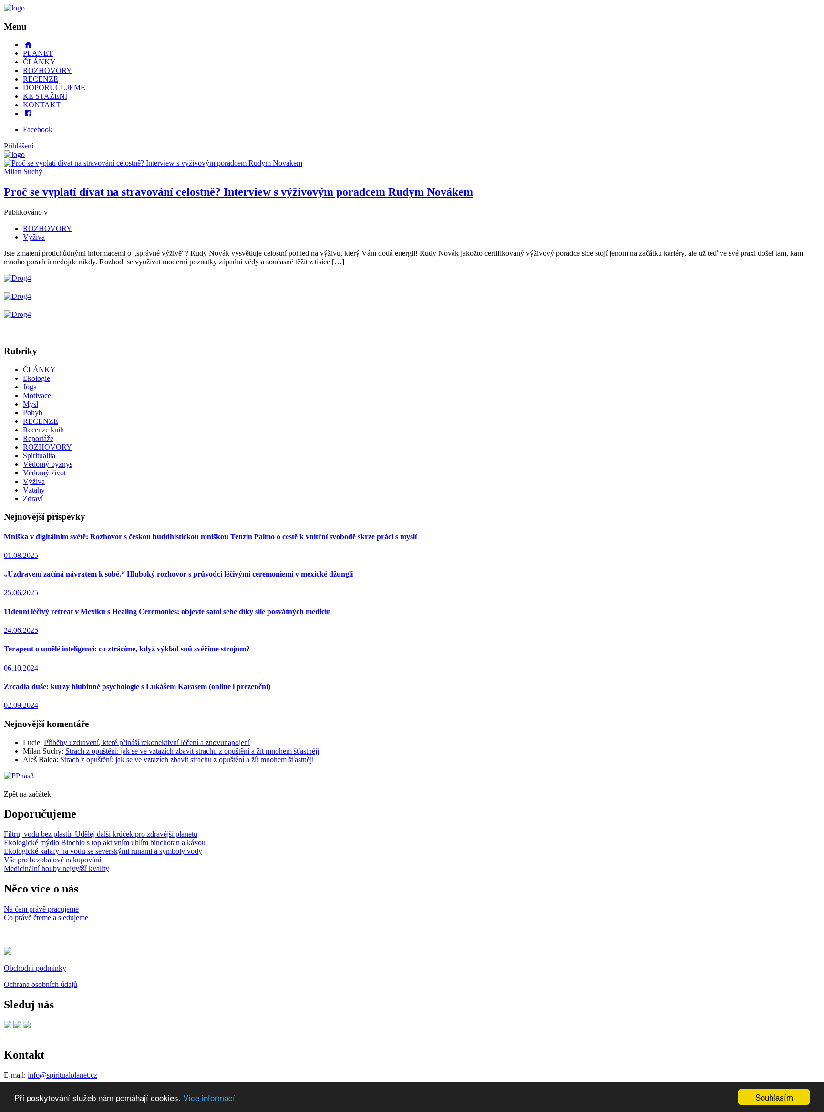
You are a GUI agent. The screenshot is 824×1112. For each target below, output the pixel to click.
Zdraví (33, 498)
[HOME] (14, 8)
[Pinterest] (17, 1026)
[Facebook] (7, 1026)
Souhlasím (774, 1097)
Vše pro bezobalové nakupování (52, 860)
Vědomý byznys (47, 464)
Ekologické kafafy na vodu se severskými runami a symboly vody (103, 851)
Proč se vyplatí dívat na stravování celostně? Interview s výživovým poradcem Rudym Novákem (238, 192)
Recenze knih (43, 430)
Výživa (34, 237)
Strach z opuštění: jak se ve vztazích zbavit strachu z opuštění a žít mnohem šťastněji (192, 751)
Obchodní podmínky (35, 968)
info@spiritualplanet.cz (62, 1075)
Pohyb (32, 413)
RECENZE (40, 79)
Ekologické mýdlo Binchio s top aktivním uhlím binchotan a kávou (105, 843)
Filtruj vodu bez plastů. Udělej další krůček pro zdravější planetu (100, 834)
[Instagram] (27, 1026)
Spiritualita (39, 455)
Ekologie (36, 378)
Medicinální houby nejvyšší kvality (56, 868)
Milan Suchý (23, 172)
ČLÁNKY (39, 62)
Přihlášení (18, 146)
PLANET (38, 53)
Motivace (37, 395)
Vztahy (34, 490)
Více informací (209, 1097)
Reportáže (38, 438)
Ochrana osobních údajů (40, 984)
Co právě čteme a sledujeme (46, 917)
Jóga (30, 387)
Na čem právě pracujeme (41, 909)
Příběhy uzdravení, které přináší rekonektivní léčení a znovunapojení (147, 742)
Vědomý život (44, 473)
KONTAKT (42, 105)
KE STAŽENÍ (45, 96)
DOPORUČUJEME (54, 88)
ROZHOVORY (47, 70)
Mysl (30, 404)
